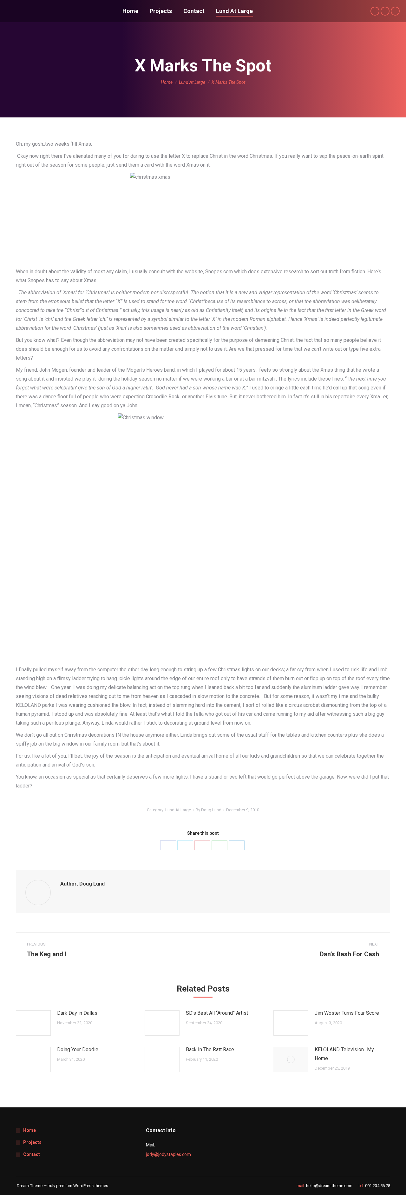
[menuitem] (130, 11)
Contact (31, 1154)
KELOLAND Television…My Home (344, 1053)
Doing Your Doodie (77, 1049)
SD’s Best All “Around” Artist (217, 1013)
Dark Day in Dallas (77, 1013)
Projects (32, 1142)
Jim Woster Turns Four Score (347, 1013)
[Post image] (33, 1023)
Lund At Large (178, 809)
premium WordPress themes (82, 1185)
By (208, 809)
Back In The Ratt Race (210, 1049)
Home (29, 1130)
